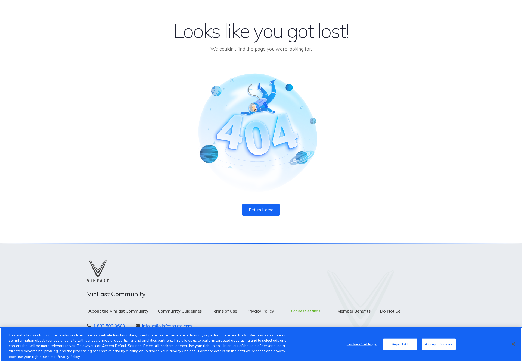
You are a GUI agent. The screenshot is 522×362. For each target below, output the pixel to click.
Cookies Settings (362, 344)
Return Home (261, 209)
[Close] (513, 344)
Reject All (400, 344)
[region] (261, 344)
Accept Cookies (438, 344)
